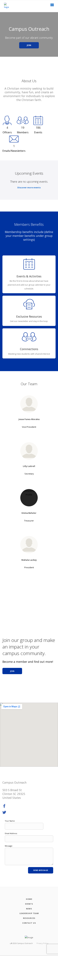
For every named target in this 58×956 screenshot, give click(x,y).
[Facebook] (4, 806)
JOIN (29, 45)
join (12, 671)
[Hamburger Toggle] (52, 5)
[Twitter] (4, 812)
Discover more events (29, 187)
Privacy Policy (42, 943)
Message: (9, 846)
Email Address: (11, 833)
